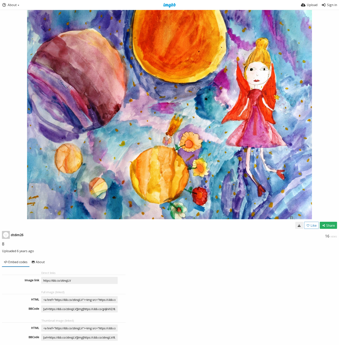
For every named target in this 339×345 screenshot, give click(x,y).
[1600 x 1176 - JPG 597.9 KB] (299, 225)
